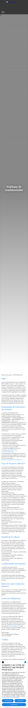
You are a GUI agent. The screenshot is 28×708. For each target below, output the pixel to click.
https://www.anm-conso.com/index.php (9, 451)
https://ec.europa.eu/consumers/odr (11, 460)
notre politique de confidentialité (10, 697)
